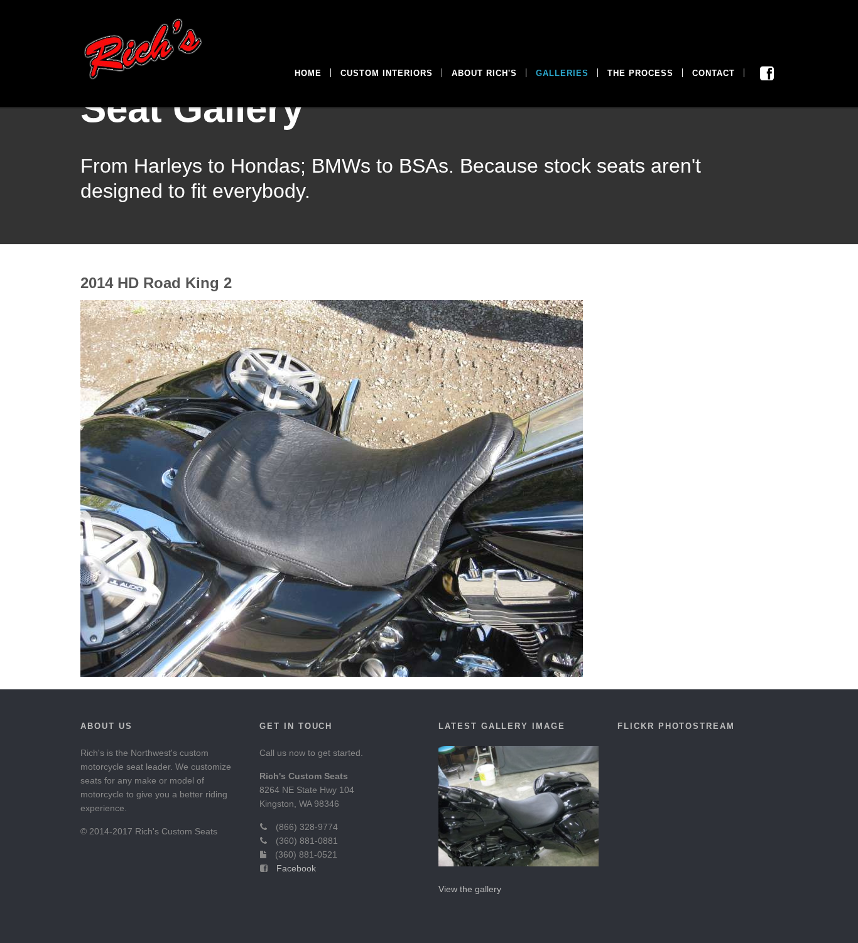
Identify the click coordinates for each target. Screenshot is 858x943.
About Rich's (484, 73)
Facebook (296, 868)
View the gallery (469, 889)
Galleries (562, 73)
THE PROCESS (640, 73)
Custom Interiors (386, 73)
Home (308, 73)
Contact (713, 73)
